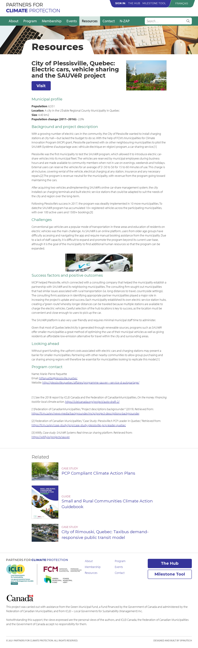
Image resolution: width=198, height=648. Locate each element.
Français (181, 3)
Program (30, 21)
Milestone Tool (154, 3)
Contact (109, 21)
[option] (182, 3)
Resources (90, 21)
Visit (41, 85)
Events (72, 21)
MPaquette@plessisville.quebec (58, 378)
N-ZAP (125, 21)
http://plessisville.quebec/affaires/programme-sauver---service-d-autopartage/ (90, 382)
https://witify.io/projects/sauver (51, 437)
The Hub (134, 3)
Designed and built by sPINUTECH (172, 640)
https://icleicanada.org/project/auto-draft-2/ (92, 402)
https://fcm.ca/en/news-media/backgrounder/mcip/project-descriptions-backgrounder (85, 413)
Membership (52, 21)
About (13, 21)
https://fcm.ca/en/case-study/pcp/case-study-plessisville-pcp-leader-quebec (79, 425)
